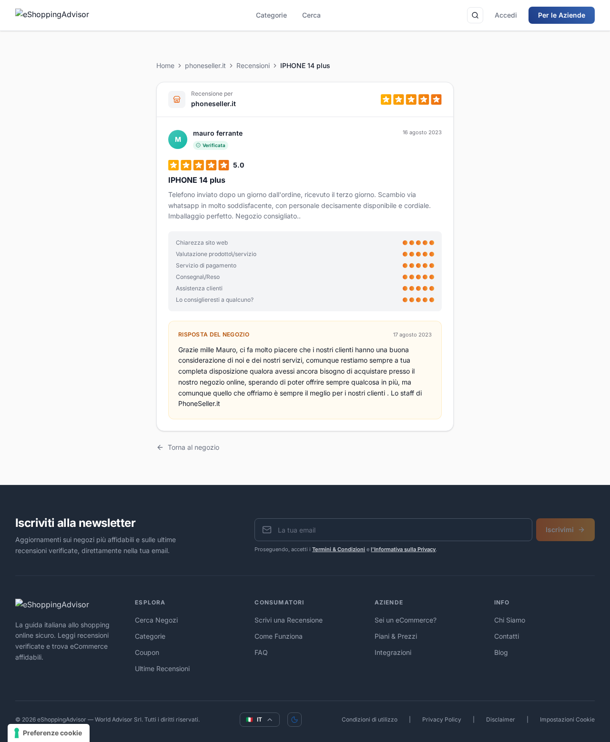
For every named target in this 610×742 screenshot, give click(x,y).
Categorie (271, 15)
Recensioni (253, 65)
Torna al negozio (193, 447)
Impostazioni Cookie (567, 719)
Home (165, 65)
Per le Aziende (561, 15)
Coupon (147, 652)
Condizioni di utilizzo (369, 719)
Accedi (506, 15)
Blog (501, 652)
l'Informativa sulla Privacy (403, 549)
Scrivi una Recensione (288, 620)
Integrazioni (393, 652)
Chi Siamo (509, 620)
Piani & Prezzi (396, 636)
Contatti (506, 636)
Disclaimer (500, 719)
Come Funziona (278, 636)
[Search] (475, 15)
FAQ (261, 652)
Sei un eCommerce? (406, 620)
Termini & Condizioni (338, 549)
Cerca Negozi (156, 620)
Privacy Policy (441, 719)
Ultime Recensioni (162, 668)
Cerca (311, 15)
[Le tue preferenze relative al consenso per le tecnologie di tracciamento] (49, 733)
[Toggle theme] (294, 719)
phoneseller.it (205, 65)
